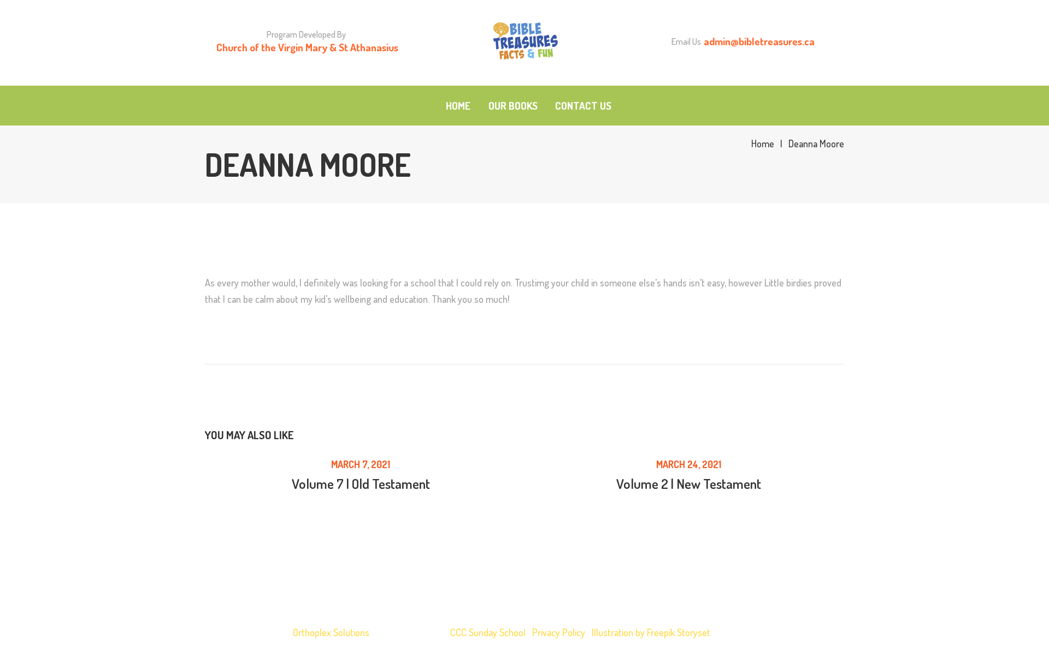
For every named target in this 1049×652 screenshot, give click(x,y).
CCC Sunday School (488, 632)
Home (762, 144)
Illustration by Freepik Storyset (651, 632)
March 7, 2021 (360, 464)
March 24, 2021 (688, 464)
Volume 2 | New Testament (688, 483)
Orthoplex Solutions (331, 632)
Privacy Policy (558, 632)
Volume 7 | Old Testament (361, 483)
